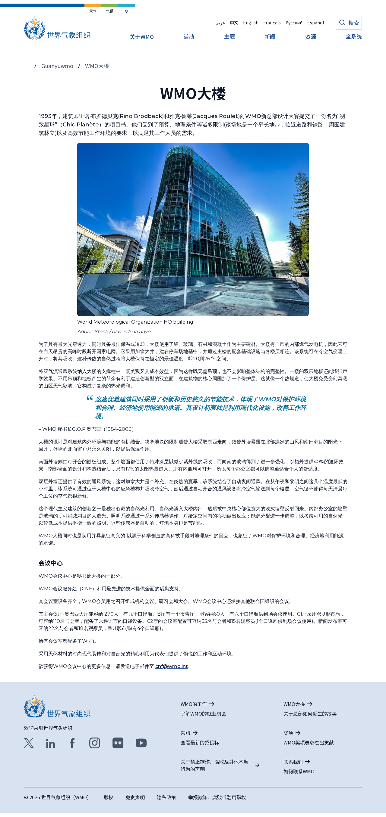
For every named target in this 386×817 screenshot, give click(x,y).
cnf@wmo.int (171, 666)
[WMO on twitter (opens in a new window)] (29, 743)
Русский (294, 23)
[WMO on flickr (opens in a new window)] (118, 743)
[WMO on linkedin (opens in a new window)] (50, 743)
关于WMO (142, 37)
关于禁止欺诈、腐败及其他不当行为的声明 (214, 765)
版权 (108, 797)
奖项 (288, 732)
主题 (229, 36)
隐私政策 (166, 797)
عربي (220, 23)
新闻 (269, 37)
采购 (185, 732)
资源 (310, 37)
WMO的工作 (194, 703)
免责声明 (135, 797)
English (250, 23)
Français (272, 23)
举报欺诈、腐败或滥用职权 (217, 797)
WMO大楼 (294, 703)
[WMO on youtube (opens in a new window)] (141, 742)
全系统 (354, 36)
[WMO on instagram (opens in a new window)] (94, 743)
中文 (234, 23)
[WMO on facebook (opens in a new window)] (72, 743)
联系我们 (293, 761)
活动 (188, 37)
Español (315, 23)
